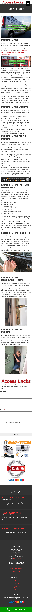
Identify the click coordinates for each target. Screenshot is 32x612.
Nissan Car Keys (16, 567)
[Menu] (28, 3)
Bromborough (10, 52)
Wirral (16, 591)
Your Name (3, 391)
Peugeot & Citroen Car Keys (16, 568)
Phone (2, 410)
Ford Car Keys (16, 565)
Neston (23, 52)
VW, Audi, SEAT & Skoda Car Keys (16, 573)
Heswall (3, 52)
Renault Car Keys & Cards (16, 570)
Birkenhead (23, 50)
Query (2, 419)
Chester (17, 581)
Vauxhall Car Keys (16, 571)
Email (2, 400)
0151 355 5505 (17, 558)
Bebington (16, 588)
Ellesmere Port (5, 54)
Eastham (17, 52)
